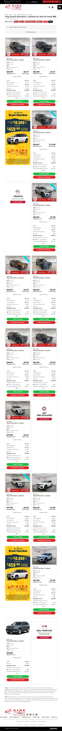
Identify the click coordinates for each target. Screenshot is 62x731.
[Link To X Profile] (30, 714)
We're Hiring (45, 717)
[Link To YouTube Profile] (33, 714)
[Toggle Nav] (59, 7)
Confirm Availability (18, 101)
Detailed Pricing (17, 76)
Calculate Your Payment (17, 104)
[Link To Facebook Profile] (27, 714)
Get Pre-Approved (15, 717)
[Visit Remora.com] (53, 729)
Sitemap (26, 724)
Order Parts (36, 717)
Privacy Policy (33, 724)
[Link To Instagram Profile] (36, 714)
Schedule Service (26, 717)
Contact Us (54, 717)
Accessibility (41, 724)
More (17, 98)
